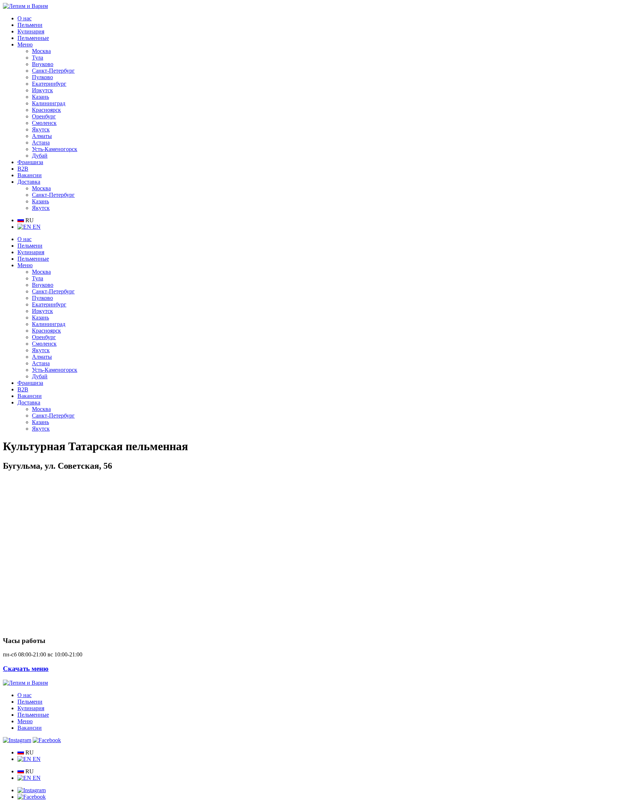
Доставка (28, 182)
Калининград (48, 103)
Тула (37, 57)
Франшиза (30, 162)
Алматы (42, 136)
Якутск (41, 129)
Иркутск (42, 90)
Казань (40, 97)
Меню (25, 44)
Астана (41, 142)
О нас (24, 18)
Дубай (40, 155)
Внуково (42, 64)
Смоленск (44, 123)
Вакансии (29, 175)
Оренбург (44, 116)
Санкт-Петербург (53, 71)
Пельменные (33, 38)
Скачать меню (26, 668)
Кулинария (30, 31)
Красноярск (46, 110)
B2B (22, 169)
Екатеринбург (49, 84)
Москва (41, 51)
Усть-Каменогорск (54, 149)
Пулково (42, 77)
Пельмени (29, 25)
